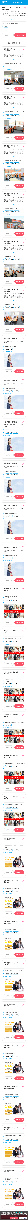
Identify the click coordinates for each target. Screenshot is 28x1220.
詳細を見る (9, 89)
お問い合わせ (20, 35)
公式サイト (8, 35)
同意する (14, 1218)
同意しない (23, 1218)
